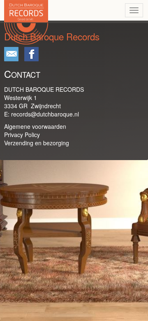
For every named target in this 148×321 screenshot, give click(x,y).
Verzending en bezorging (36, 143)
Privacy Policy (22, 134)
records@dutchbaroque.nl (45, 114)
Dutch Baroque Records (59, 55)
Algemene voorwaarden (35, 126)
